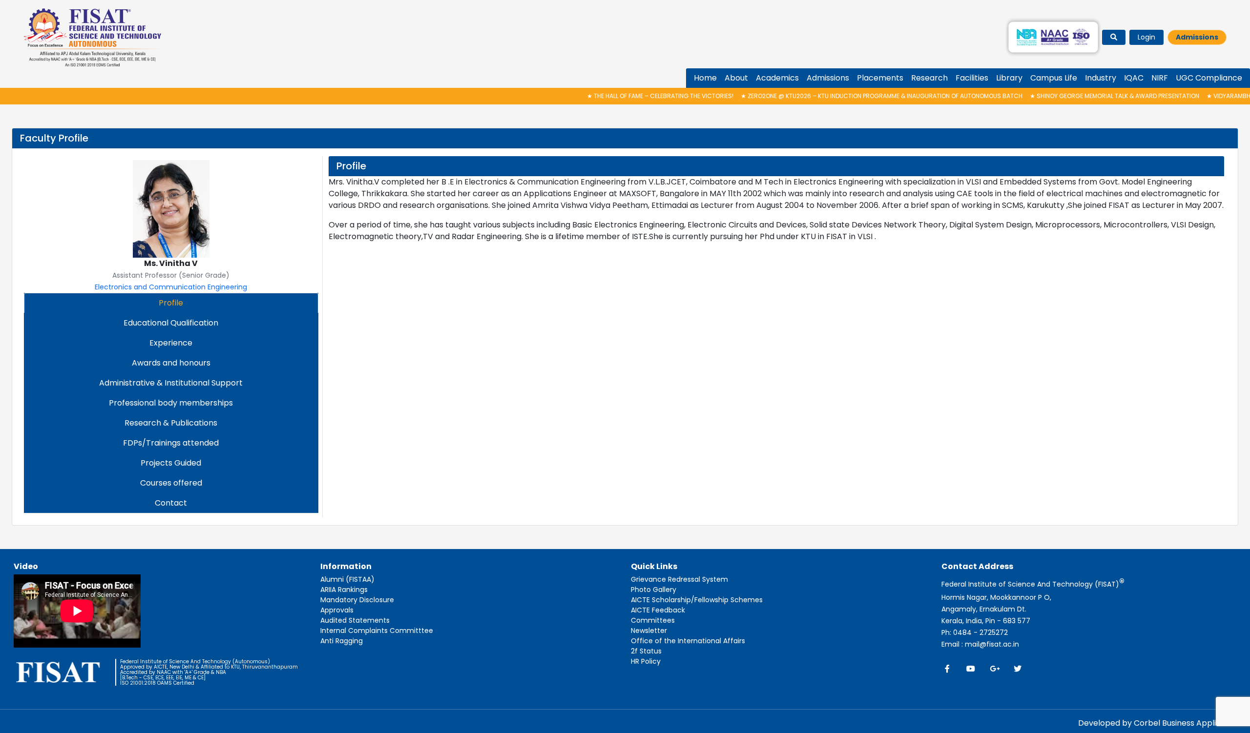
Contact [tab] (171, 503)
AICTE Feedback (658, 610)
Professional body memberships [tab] (171, 402)
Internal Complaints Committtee (376, 630)
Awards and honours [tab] (171, 362)
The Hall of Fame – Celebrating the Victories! (631, 96)
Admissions (1197, 37)
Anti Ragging (341, 641)
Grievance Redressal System (679, 579)
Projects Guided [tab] (171, 462)
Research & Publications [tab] (171, 422)
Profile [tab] (171, 302)
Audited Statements (355, 620)
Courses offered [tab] (171, 483)
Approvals (337, 610)
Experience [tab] (170, 342)
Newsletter (649, 630)
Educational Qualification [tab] (171, 322)
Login (1146, 37)
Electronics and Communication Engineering (171, 287)
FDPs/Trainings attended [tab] (171, 442)
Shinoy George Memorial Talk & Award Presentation (1085, 96)
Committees (653, 620)
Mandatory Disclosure (357, 600)
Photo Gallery (653, 589)
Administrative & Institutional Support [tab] (171, 382)
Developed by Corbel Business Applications (1161, 723)
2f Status (646, 651)
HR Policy (646, 661)
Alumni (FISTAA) (347, 579)
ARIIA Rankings (344, 589)
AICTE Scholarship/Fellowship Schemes (697, 600)
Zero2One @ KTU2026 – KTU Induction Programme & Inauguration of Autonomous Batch (853, 96)
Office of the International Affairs (688, 641)
